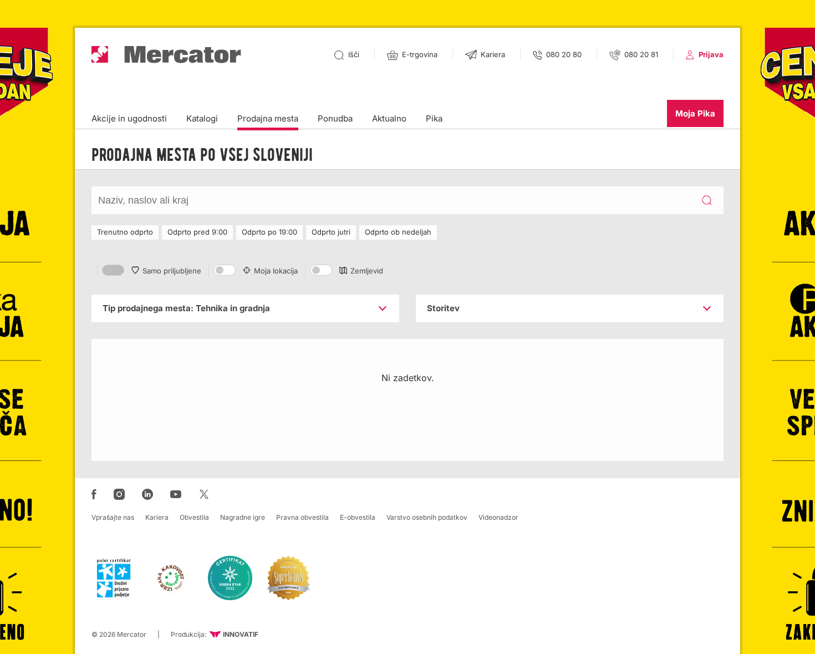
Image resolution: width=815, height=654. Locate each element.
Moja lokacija (276, 270)
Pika (434, 118)
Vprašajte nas (112, 517)
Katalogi (202, 118)
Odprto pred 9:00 (197, 231)
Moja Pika (695, 113)
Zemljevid (366, 270)
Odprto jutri (331, 231)
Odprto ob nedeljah (398, 231)
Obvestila (194, 517)
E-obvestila (357, 517)
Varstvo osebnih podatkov (426, 517)
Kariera (157, 517)
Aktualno (389, 118)
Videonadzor (498, 517)
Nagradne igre (242, 517)
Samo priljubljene (171, 270)
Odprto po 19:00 (269, 231)
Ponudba (335, 118)
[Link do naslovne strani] (166, 54)
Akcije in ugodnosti (129, 118)
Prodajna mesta (267, 118)
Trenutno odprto (125, 231)
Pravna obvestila (302, 517)
